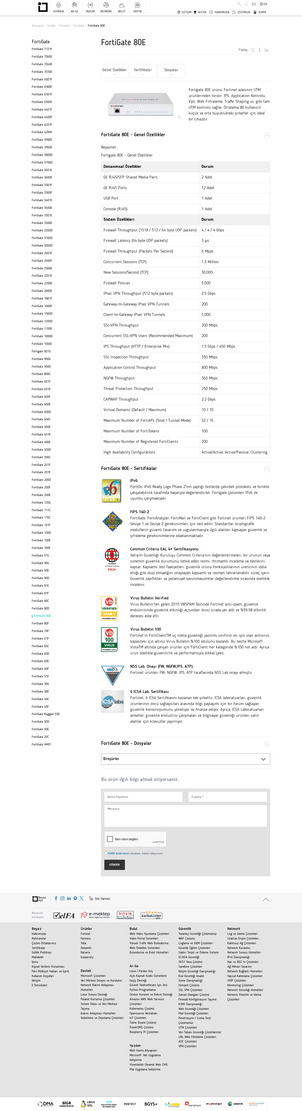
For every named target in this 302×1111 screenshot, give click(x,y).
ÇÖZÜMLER (244, 12)
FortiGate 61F (40, 638)
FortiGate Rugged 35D (46, 714)
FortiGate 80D (40, 608)
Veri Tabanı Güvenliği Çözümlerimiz (200, 1032)
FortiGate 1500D (42, 313)
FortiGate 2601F (42, 253)
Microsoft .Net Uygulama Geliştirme (145, 1058)
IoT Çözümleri (138, 1018)
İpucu (35, 962)
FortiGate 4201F (42, 125)
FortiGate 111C (41, 510)
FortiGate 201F (41, 465)
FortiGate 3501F (42, 185)
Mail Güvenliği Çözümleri (193, 1013)
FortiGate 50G (40, 684)
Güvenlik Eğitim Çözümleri (194, 948)
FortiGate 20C (40, 737)
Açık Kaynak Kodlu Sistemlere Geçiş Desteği (148, 978)
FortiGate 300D (41, 449)
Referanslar (39, 938)
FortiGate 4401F (42, 109)
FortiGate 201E (41, 472)
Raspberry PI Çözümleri (144, 1032)
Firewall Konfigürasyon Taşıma (197, 999)
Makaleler (38, 957)
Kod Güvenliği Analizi (191, 976)
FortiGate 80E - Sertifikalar (129, 468)
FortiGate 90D (40, 578)
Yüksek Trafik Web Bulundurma (149, 943)
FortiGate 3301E (42, 215)
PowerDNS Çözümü (141, 1027)
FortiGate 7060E (42, 56)
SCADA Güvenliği (189, 957)
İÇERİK (262, 12)
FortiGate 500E (41, 427)
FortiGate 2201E (42, 276)
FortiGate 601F (41, 381)
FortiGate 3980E (42, 140)
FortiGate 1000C (42, 344)
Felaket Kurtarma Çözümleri (98, 999)
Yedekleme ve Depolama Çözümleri (102, 1018)
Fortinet (64, 25)
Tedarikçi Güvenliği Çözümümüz (198, 934)
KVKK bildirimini (118, 853)
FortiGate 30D (40, 722)
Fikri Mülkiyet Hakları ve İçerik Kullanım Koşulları (50, 974)
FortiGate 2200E (42, 283)
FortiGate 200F (41, 487)
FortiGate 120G (41, 502)
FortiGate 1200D (42, 321)
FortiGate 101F (41, 525)
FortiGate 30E (40, 729)
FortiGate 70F (40, 631)
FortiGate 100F (41, 548)
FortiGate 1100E (42, 328)
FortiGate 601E (41, 389)
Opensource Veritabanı (143, 1013)
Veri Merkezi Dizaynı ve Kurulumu (101, 980)
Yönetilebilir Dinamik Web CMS (149, 1064)
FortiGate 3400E (42, 208)
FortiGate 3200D (42, 230)
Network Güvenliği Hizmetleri (245, 990)
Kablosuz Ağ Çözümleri (241, 943)
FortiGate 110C (41, 517)
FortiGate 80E (42, 616)
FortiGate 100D (41, 533)
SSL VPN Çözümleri (190, 990)
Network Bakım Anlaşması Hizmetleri (97, 988)
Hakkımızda (39, 934)
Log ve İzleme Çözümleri (242, 934)
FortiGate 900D (41, 366)
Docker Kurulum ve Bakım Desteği (151, 994)
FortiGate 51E (40, 676)
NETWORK (106, 11)
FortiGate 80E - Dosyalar (126, 743)
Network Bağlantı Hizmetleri (244, 971)
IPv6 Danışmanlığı (238, 957)
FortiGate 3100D (42, 238)
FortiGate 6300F (42, 102)
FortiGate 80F (40, 623)
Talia (83, 943)
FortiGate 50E (40, 691)
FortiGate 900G (41, 359)
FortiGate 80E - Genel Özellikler (133, 135)
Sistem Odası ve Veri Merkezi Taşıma (99, 1006)
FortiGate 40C (40, 699)
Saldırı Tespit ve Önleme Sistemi (199, 952)
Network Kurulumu (238, 948)
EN (265, 4)
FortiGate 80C (40, 601)
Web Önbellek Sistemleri (145, 948)
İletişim (36, 980)
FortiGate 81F (40, 593)
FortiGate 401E (41, 434)
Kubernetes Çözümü (142, 1008)
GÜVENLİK (58, 11)
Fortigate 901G (41, 351)
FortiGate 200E (41, 495)
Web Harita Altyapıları (143, 1050)
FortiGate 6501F (42, 79)
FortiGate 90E (40, 570)
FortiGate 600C (41, 419)
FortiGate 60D (40, 654)
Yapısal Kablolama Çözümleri (245, 976)
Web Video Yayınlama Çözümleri (149, 934)
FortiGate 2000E (42, 291)
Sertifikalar (143, 70)
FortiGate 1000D (42, 336)
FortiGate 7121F (42, 49)
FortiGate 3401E (42, 200)
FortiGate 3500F (42, 192)
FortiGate (78, 25)
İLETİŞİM (186, 12)
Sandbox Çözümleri (190, 966)
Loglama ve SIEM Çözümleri (196, 943)
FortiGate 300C (41, 457)
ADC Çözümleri (188, 1041)
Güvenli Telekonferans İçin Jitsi (148, 985)
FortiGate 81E (40, 586)
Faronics (86, 938)
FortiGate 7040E (42, 64)
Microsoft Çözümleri (93, 976)
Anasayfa (37, 25)
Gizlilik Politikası (42, 952)
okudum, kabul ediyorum (135, 853)
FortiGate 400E (41, 442)
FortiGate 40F (40, 707)
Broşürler (111, 759)
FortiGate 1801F (42, 298)
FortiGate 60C (40, 646)
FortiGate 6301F (42, 94)
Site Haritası (102, 899)
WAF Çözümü (187, 938)
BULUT (122, 11)
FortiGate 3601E (42, 170)
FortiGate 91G (40, 555)
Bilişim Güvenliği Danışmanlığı (197, 971)
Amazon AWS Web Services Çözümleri (147, 1002)
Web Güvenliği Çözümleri (194, 1009)
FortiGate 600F (41, 397)
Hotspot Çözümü (189, 985)
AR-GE (74, 11)
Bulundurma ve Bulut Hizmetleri (149, 952)
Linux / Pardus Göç (141, 971)
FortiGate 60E (40, 661)
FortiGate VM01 (41, 744)
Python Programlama (143, 990)
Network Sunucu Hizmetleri (244, 952)
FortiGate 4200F (42, 132)
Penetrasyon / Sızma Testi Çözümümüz (195, 1021)
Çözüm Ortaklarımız (44, 943)
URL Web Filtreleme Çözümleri (197, 1037)
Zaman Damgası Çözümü (194, 995)
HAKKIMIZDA (221, 12)
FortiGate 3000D (42, 245)
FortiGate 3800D (42, 155)
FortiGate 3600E (42, 177)
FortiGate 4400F (42, 117)
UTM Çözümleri (188, 1027)
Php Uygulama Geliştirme (145, 1069)
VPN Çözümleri (188, 1046)
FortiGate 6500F (42, 87)
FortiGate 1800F (42, 306)
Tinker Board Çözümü (143, 1022)
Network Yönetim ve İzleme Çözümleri (244, 997)
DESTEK (138, 11)
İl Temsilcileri (39, 985)
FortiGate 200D (41, 480)
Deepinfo (86, 948)
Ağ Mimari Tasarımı (239, 966)
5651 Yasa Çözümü (190, 962)
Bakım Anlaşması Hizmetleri (98, 1013)
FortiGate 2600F (42, 261)
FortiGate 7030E (42, 72)
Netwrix (85, 952)
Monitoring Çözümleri (240, 985)
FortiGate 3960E (42, 147)
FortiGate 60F (40, 669)
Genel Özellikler (114, 70)
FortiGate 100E (41, 540)
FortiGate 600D (41, 412)
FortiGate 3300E (42, 223)
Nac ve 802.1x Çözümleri (242, 962)
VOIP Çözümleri (236, 980)
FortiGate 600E (41, 404)
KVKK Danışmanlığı (190, 1004)
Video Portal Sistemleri (144, 938)
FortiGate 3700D (42, 162)
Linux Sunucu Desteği (94, 994)
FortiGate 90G (40, 563)
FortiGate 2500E (42, 268)
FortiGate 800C (41, 374)
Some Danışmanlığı (191, 980)
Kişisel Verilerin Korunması (48, 966)
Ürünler (51, 25)
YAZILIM (90, 11)
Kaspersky (87, 957)
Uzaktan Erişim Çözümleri (243, 938)
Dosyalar (171, 70)
